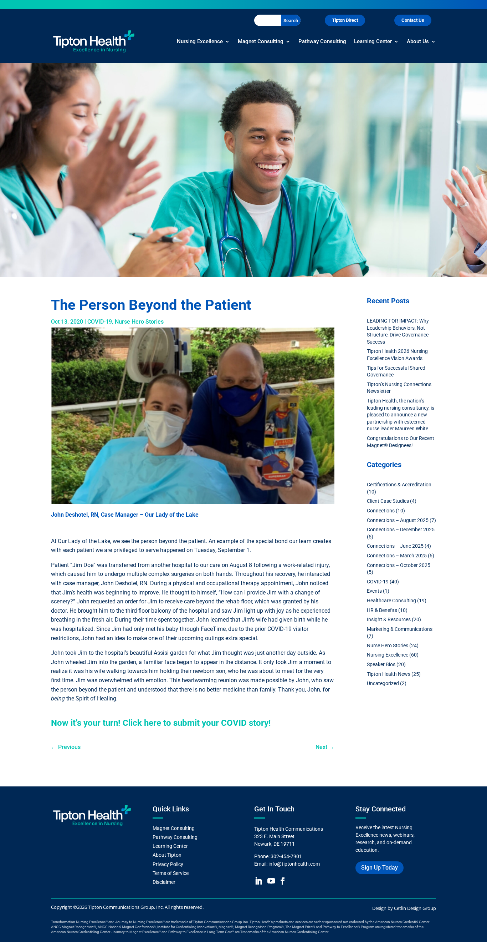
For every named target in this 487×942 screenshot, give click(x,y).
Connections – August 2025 (398, 520)
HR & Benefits (382, 610)
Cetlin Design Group (415, 908)
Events (374, 591)
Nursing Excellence (200, 41)
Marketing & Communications (399, 629)
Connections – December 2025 (401, 529)
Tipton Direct (345, 20)
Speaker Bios (381, 664)
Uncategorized (383, 683)
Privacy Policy (168, 864)
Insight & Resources (389, 619)
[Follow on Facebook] (282, 880)
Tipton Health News (388, 674)
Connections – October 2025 (398, 565)
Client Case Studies (388, 501)
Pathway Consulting (322, 41)
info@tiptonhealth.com (294, 864)
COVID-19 (99, 321)
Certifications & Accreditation (399, 484)
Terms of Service (171, 873)
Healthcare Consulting (391, 600)
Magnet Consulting (260, 41)
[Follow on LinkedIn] (258, 881)
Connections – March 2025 (397, 555)
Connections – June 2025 (395, 546)
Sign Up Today (379, 867)
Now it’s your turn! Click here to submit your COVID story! (162, 723)
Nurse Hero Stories (139, 321)
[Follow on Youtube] (271, 880)
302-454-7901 (286, 856)
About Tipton (168, 855)
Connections (381, 510)
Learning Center (373, 41)
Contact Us (412, 20)
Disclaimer (164, 882)
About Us (418, 41)
